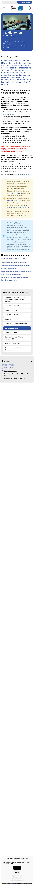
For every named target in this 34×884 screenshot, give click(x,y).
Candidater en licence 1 (12, 306)
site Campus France (14, 200)
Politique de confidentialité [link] (17, 880)
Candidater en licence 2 (12, 310)
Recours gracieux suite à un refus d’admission (14, 349)
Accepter (17, 867)
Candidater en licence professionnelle (16, 323)
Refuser (17, 872)
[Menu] (3, 8)
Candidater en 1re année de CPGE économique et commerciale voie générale (15, 299)
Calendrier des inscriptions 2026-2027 (13, 258)
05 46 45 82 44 (8, 368)
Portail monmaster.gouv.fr (23, 174)
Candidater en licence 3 (12, 314)
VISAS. (25, 215)
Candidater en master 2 (12, 332)
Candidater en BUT (10, 319)
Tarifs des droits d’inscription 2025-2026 (14, 262)
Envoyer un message (10, 371)
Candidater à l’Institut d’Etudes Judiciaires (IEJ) (14, 338)
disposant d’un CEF (13, 193)
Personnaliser (17, 876)
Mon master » (8, 114)
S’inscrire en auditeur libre (12, 343)
